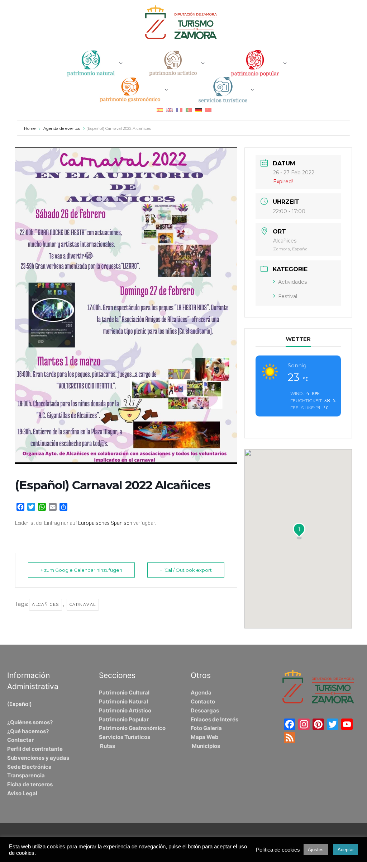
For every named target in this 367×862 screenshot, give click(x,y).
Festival (287, 296)
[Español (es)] (160, 109)
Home (30, 128)
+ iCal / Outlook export (186, 570)
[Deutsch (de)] (198, 109)
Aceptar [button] (346, 849)
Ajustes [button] (316, 849)
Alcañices (45, 604)
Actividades (292, 282)
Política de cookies (278, 850)
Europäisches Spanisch (105, 523)
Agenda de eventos (61, 128)
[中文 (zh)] (208, 109)
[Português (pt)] (189, 109)
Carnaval (83, 604)
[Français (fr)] (179, 109)
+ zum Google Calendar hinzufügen (81, 570)
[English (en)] (169, 109)
